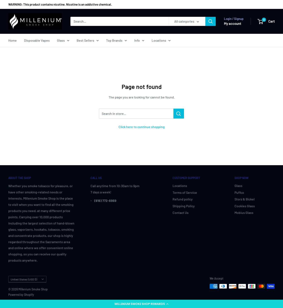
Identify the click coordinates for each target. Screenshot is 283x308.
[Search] (210, 21)
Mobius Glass (244, 213)
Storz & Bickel (245, 199)
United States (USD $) (24, 279)
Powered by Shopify (21, 294)
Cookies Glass (245, 206)
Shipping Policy (184, 206)
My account (232, 23)
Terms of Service (185, 192)
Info (137, 40)
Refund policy (183, 199)
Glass (61, 40)
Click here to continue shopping (142, 127)
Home (12, 40)
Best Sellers (85, 40)
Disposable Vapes (37, 40)
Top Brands (114, 40)
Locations (159, 40)
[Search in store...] (178, 114)
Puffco (239, 192)
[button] (141, 304)
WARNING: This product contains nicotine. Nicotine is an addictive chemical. (60, 4)
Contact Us (181, 213)
